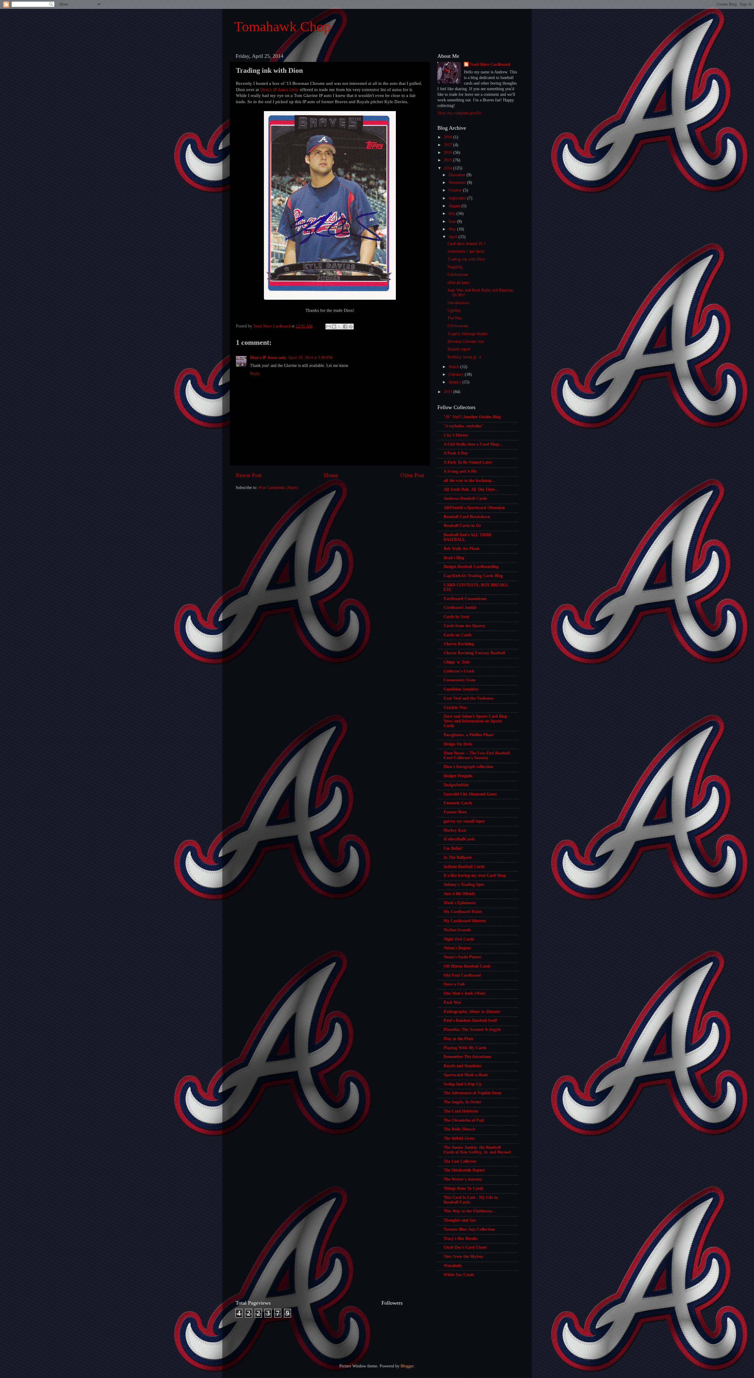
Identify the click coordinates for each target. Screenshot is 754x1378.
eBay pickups (458, 282)
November (458, 182)
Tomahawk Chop (282, 26)
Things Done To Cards (463, 1188)
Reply (255, 373)
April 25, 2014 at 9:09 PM (310, 357)
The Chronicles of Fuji (464, 1120)
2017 (448, 145)
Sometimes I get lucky (466, 251)
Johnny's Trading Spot (464, 884)
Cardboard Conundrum (465, 598)
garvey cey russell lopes (464, 821)
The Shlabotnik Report (464, 1170)
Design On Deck (458, 744)
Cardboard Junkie (460, 607)
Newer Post (249, 475)
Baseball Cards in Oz (462, 525)
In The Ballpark (458, 857)
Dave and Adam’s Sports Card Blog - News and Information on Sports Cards (477, 721)
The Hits (454, 318)
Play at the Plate (458, 1038)
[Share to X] (340, 326)
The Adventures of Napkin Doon (472, 1093)
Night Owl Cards (459, 939)
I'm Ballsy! (453, 848)
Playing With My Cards (465, 1048)
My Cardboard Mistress (465, 921)
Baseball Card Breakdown (467, 517)
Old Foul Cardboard (462, 975)
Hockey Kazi (455, 830)
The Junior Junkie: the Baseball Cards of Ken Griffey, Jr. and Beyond (477, 1149)
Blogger (407, 1366)
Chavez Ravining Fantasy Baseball (474, 653)
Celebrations (457, 274)
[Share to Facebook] (345, 326)
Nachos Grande (457, 930)
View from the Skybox (463, 1256)
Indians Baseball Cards (464, 866)
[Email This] (328, 326)
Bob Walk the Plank (462, 548)
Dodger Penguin (458, 776)
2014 (448, 168)
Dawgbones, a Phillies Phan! (469, 735)
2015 (448, 160)
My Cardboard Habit (463, 911)
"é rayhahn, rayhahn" (464, 426)
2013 (448, 392)
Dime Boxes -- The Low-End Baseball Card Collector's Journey (477, 755)
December (458, 175)
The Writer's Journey (463, 1179)
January (455, 382)
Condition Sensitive (461, 689)
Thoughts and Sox (460, 1220)
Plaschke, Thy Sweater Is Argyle (472, 1029)
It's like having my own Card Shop (475, 875)
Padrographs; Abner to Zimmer (472, 1011)
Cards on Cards (458, 635)
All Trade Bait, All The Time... (471, 489)
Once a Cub (454, 984)
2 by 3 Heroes (456, 435)
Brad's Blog (454, 558)
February (457, 374)
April (454, 237)
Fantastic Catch (458, 803)
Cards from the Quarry (464, 626)
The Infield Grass (459, 1138)
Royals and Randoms (462, 1066)
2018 (448, 137)
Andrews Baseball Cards (465, 498)
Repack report (459, 349)
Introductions (458, 303)
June (453, 221)
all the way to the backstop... (469, 480)
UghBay (454, 310)
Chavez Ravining (459, 644)
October (456, 190)
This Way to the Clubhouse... (469, 1211)
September (458, 198)
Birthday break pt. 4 (464, 357)
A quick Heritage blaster (467, 334)
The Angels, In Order (462, 1102)
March (454, 367)
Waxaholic (453, 1265)
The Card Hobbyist (461, 1111)
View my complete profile (459, 113)
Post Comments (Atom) (278, 487)
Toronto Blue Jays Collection (469, 1229)
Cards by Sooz (456, 616)
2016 (448, 152)
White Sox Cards (459, 1274)
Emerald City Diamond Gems (470, 794)
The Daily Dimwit (459, 1129)
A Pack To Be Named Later (468, 462)
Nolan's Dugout (457, 948)
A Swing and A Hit (460, 471)
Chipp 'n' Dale (457, 662)
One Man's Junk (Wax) (464, 993)
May (453, 229)
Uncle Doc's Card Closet (465, 1247)
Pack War (452, 1002)
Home (331, 475)
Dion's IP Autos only (268, 357)
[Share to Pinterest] (351, 326)
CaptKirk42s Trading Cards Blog (473, 575)
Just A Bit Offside (459, 893)
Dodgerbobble (456, 785)
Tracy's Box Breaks (460, 1238)
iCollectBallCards (459, 839)
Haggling (455, 267)
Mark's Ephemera (460, 903)
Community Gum (459, 680)
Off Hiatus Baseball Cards (467, 966)
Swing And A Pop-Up (463, 1084)
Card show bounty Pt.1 (466, 243)
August (455, 206)
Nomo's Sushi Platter (462, 957)
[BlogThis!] (334, 326)
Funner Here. (456, 812)
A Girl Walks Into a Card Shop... (473, 444)
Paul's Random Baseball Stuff (470, 1020)
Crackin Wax (455, 707)
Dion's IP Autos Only (279, 89)
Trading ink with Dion (466, 259)
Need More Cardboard (490, 64)
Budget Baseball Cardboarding (471, 566)
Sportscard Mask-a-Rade (466, 1075)
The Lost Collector (460, 1161)
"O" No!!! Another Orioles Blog (472, 417)
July (453, 213)
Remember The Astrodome (467, 1056)
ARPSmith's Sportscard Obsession (474, 507)
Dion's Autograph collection (468, 766)
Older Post (412, 475)
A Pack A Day (456, 453)
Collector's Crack (459, 671)
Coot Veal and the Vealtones (469, 698)
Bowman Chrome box (465, 341)
